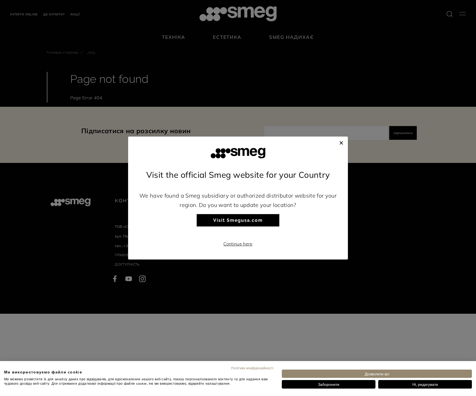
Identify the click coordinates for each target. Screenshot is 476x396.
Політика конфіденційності (252, 367)
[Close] (341, 142)
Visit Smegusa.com (238, 220)
